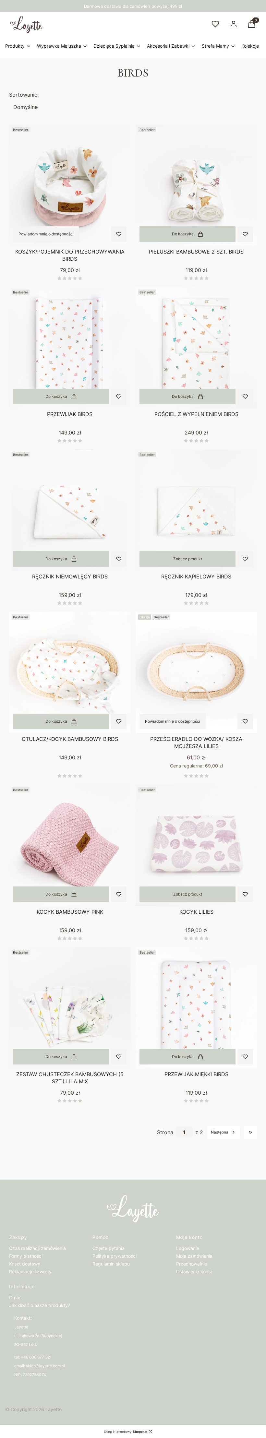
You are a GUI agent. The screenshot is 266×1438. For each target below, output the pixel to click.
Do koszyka (183, 234)
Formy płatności (25, 1256)
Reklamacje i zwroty (30, 1271)
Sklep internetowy (126, 1431)
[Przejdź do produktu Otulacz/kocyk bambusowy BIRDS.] (69, 672)
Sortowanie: (24, 94)
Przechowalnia (191, 1263)
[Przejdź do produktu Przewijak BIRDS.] (69, 347)
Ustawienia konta (194, 1271)
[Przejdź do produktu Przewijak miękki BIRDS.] (196, 1007)
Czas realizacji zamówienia (37, 1248)
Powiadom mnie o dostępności (46, 234)
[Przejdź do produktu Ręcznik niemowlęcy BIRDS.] (69, 510)
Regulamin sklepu (111, 1263)
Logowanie (187, 1248)
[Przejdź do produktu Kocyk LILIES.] (196, 845)
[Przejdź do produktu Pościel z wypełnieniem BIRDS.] (196, 347)
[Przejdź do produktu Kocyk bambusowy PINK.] (69, 845)
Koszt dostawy (24, 1263)
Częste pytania (108, 1248)
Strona (165, 1132)
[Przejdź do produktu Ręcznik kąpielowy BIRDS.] (196, 510)
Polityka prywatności (114, 1256)
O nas (15, 1297)
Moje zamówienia (194, 1256)
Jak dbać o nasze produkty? (39, 1305)
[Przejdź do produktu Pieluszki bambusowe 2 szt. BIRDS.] (196, 185)
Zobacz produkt (187, 558)
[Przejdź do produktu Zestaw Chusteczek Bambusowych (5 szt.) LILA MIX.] (69, 1007)
